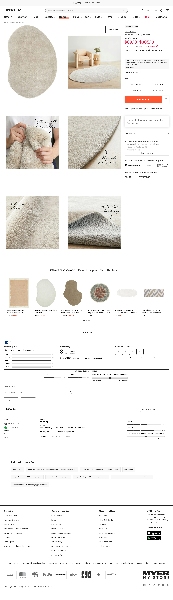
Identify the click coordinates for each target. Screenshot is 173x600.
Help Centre (56, 516)
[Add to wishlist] (166, 99)
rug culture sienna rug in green (58, 477)
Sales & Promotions (59, 546)
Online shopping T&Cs (58, 563)
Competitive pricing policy (34, 563)
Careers (102, 524)
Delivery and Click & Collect (16, 529)
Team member (158, 563)
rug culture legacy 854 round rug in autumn (91, 477)
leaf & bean (128, 469)
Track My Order (10, 516)
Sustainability (105, 537)
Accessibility (56, 555)
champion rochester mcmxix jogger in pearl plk (30, 485)
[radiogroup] (147, 87)
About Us (103, 529)
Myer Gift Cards (106, 520)
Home (6, 22)
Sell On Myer (104, 546)
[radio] (136, 84)
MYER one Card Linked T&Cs (122, 563)
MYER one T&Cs (100, 563)
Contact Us (56, 524)
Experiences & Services (61, 533)
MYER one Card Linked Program (17, 546)
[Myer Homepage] (14, 11)
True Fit (7, 537)
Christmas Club (106, 542)
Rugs (22, 22)
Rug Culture (130, 31)
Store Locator (57, 529)
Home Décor (14, 22)
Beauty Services (58, 537)
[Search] (125, 10)
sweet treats (17, 469)
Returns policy (13, 563)
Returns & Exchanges (13, 533)
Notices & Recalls (58, 550)
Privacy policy (143, 563)
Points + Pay (9, 524)
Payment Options (11, 520)
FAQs (53, 520)
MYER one (103, 516)
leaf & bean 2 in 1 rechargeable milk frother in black (100, 469)
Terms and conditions (80, 563)
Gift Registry (56, 542)
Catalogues (9, 542)
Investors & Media (107, 533)
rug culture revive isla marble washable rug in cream (132, 477)
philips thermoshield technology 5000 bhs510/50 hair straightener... (52, 469)
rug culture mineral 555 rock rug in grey (27, 477)
